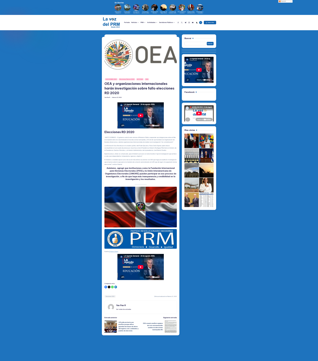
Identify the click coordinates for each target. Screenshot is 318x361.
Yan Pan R (121, 305)
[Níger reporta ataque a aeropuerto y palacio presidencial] (191, 185)
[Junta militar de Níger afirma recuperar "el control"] (206, 170)
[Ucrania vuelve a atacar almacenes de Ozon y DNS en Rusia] (191, 170)
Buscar (187, 38)
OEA (147, 79)
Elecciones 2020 (110, 296)
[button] (210, 22)
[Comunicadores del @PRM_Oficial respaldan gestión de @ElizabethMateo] (206, 185)
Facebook (189, 92)
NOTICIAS (140, 79)
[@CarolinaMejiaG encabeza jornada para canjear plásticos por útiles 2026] (206, 141)
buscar (210, 43)
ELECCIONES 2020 (111, 79)
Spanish (283, 1)
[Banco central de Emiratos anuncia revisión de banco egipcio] (191, 155)
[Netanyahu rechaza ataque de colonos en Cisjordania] (206, 155)
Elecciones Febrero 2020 (126, 79)
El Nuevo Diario (113, 251)
